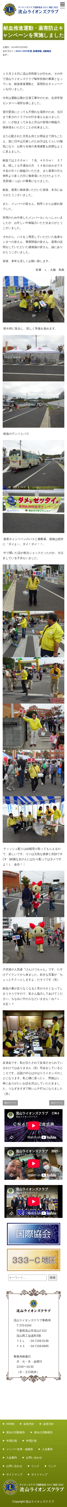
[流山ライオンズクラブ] (31, 4)
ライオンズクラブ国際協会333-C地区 (33, 1260)
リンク (35, 1466)
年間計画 (11, 1440)
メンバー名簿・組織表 (19, 1449)
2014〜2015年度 (24, 51)
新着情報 (37, 51)
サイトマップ (14, 1474)
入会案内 (47, 1449)
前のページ (10, 1102)
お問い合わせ (34, 1457)
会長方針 (28, 1423)
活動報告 (47, 51)
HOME (10, 1423)
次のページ (57, 1102)
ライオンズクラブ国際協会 (33, 1234)
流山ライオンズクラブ (39, 1501)
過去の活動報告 (15, 1432)
